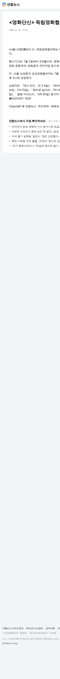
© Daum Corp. (10, 643)
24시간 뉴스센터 (34, 628)
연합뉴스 (13, 4)
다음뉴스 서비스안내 (12, 628)
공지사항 (50, 628)
